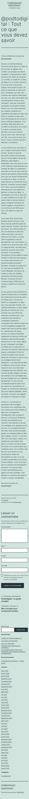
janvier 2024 (5, 737)
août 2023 (4, 750)
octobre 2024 (5, 715)
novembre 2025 (6, 681)
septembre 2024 (6, 718)
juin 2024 (4, 723)
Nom (3, 546)
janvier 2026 (5, 676)
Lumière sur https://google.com (11, 638)
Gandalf (5, 500)
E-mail (3, 556)
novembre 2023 (6, 742)
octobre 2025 (5, 684)
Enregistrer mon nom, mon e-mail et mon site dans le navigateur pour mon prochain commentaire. (16, 577)
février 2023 (5, 766)
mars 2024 (4, 731)
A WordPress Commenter (9, 661)
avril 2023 (4, 760)
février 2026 (5, 673)
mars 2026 (4, 671)
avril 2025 (4, 700)
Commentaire (6, 527)
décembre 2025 (6, 679)
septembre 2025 (6, 686)
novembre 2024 (6, 713)
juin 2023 (4, 755)
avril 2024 (4, 729)
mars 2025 (4, 702)
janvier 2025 (5, 708)
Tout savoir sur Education (9, 641)
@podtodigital (6, 59)
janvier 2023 (5, 768)
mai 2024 (4, 726)
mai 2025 (4, 697)
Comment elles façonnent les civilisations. (10, 646)
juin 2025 (4, 694)
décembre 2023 (6, 739)
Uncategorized (17, 502)
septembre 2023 (6, 747)
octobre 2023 (5, 744)
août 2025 (4, 689)
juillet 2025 (4, 692)
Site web (4, 565)
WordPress (20, 792)
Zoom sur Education (7, 643)
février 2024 (5, 734)
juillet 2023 (4, 752)
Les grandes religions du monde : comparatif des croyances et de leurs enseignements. (13, 651)
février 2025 (5, 705)
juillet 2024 (4, 721)
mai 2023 (4, 758)
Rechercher (5, 626)
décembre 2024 (6, 710)
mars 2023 (4, 763)
